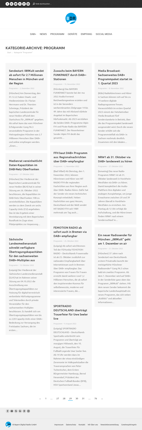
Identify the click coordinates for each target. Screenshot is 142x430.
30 (77, 398)
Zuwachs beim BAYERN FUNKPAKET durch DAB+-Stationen (70, 75)
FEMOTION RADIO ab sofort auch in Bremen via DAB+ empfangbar (70, 232)
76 (95, 398)
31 (83, 398)
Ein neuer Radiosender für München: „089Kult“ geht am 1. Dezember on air (115, 239)
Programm (13, 88)
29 (70, 398)
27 (57, 398)
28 (64, 398)
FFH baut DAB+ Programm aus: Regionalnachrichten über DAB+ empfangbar (70, 157)
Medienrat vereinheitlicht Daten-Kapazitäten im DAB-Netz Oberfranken (25, 165)
